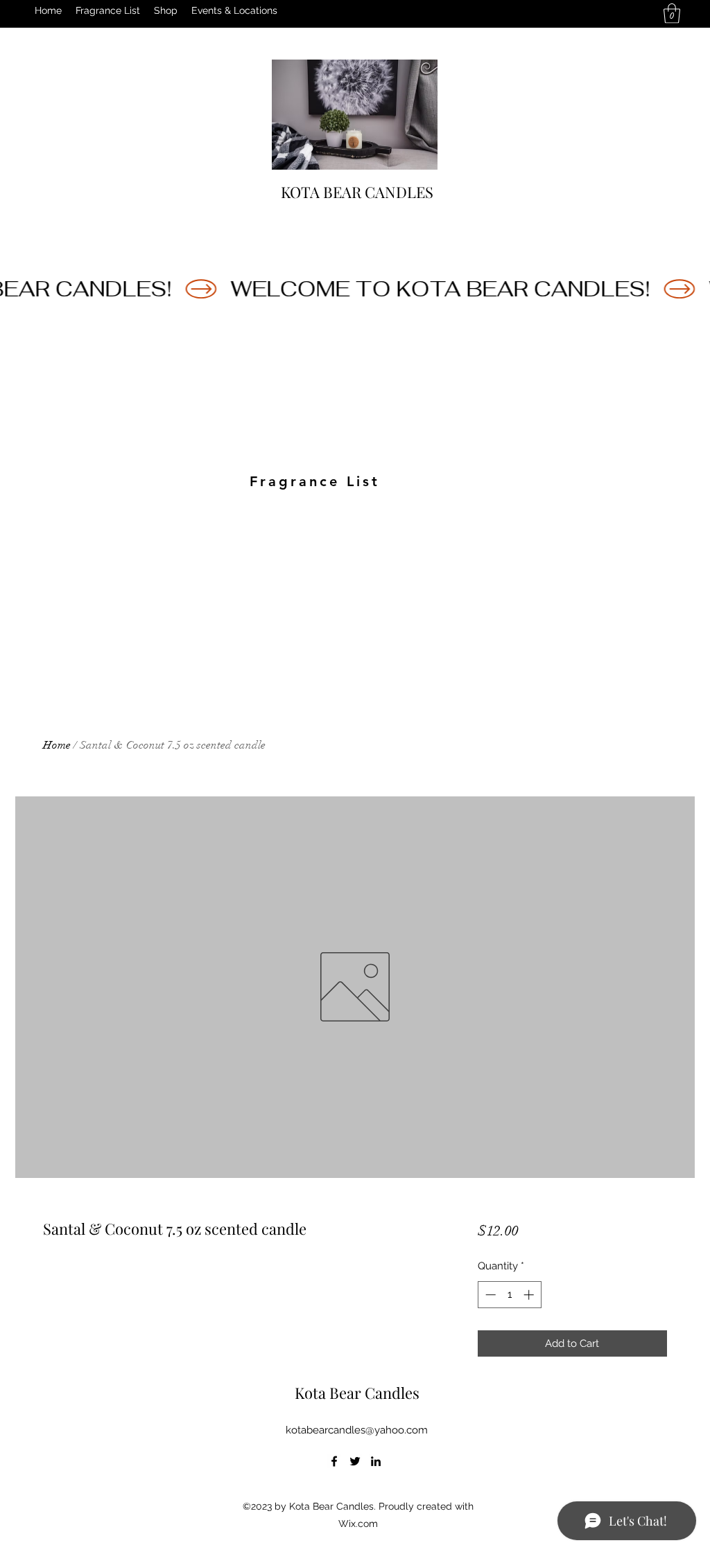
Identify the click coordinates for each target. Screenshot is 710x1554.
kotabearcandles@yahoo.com (357, 1430)
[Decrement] (489, 1294)
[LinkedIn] (376, 1461)
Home (57, 745)
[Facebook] (334, 1461)
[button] (672, 13)
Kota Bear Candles (357, 1392)
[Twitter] (355, 1461)
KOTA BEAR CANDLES (357, 191)
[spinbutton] (509, 1294)
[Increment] (530, 1294)
